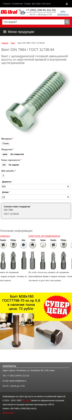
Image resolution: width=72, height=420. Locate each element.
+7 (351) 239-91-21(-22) (41, 10)
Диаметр (6, 182)
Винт (13, 43)
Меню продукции (21, 32)
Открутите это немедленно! (44, 236)
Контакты (46, 4)
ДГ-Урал (26, 400)
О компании (17, 4)
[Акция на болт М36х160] (36, 321)
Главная (7, 4)
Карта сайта (8, 412)
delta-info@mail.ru (18, 381)
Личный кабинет (67, 3)
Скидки (27, 4)
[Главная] (13, 12)
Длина (5, 192)
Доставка (36, 4)
